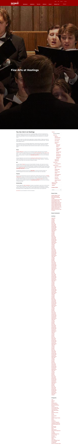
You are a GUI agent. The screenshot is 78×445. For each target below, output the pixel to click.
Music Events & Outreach (57, 143)
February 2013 (53, 387)
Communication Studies (55, 408)
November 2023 (53, 253)
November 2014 (53, 367)
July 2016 (52, 345)
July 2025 (52, 231)
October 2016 (53, 342)
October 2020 (53, 291)
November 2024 (53, 240)
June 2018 (53, 321)
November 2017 (53, 328)
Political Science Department (55, 430)
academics (53, 400)
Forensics (52, 416)
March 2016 (53, 350)
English (52, 411)
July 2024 (52, 244)
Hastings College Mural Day (57, 170)
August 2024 (53, 243)
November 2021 (53, 277)
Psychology (53, 432)
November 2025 (53, 227)
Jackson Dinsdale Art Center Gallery (58, 175)
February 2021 (53, 287)
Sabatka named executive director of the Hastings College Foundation (56, 209)
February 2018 (53, 325)
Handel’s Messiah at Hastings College (58, 149)
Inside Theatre (55, 162)
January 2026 (53, 225)
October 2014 (53, 368)
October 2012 (53, 391)
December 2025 (53, 226)
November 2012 (53, 390)
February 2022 (53, 274)
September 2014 (54, 369)
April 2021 (52, 285)
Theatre (52, 438)
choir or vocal (47, 152)
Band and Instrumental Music (57, 137)
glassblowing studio (22, 167)
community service (54, 409)
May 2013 (52, 384)
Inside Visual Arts (55, 165)
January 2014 (53, 377)
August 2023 (53, 256)
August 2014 (53, 370)
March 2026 (53, 223)
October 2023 (53, 254)
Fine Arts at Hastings (56, 133)
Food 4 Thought (53, 415)
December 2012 (53, 389)
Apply (55, 1)
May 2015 (52, 360)
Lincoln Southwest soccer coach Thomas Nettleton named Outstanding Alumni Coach (56, 200)
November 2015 (53, 354)
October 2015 (53, 355)
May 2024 (52, 246)
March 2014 (53, 375)
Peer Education (53, 426)
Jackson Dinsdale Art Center (58, 181)
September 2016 (53, 343)
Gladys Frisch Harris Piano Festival (58, 145)
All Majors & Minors (55, 187)
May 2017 (52, 335)
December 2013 (53, 378)
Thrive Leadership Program (55, 440)
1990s (52, 399)
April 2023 (52, 260)
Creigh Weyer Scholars (54, 410)
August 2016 (53, 344)
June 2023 (53, 258)
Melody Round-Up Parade (58, 158)
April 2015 (52, 361)
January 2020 (53, 301)
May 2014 (52, 373)
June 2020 (53, 295)
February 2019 (53, 312)
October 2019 (53, 304)
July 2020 (52, 294)
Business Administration (55, 405)
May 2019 (52, 309)
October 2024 (53, 241)
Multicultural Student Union (55, 424)
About (61, 1)
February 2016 (53, 351)
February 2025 (53, 237)
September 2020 (54, 292)
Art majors (23, 164)
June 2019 (53, 308)
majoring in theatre (40, 178)
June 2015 (53, 359)
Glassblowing (57, 178)
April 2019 (52, 310)
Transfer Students (54, 441)
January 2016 (53, 352)
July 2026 (52, 219)
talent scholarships (27, 185)
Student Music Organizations (57, 160)
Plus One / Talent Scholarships (54, 183)
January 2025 (53, 238)
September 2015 (53, 356)
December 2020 (53, 289)
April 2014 (53, 374)
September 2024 (54, 242)
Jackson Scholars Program (57, 172)
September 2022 (54, 268)
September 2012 (53, 392)
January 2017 (53, 339)
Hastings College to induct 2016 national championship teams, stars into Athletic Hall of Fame (56, 203)
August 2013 (53, 383)
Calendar (53, 185)
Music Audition (57, 140)
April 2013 (52, 385)
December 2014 (53, 366)
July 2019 (52, 307)
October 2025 (53, 228)
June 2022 (53, 270)
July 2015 (52, 358)
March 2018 (53, 324)
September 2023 (53, 255)
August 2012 (53, 393)
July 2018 (52, 320)
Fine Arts (52, 414)
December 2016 (53, 340)
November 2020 (53, 290)
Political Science (54, 429)
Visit (58, 1)
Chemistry (53, 406)
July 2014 (52, 371)
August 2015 (53, 357)
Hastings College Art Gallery (55, 417)
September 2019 (53, 305)
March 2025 (53, 236)
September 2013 (53, 382)
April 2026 (53, 222)
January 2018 (53, 326)
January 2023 (53, 263)
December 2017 (53, 327)
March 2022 (53, 273)
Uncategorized (53, 442)
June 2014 (53, 372)
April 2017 (52, 336)
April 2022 (53, 272)
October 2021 (53, 278)
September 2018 (53, 318)
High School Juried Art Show (58, 167)
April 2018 (52, 323)
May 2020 (52, 296)
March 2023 (53, 261)
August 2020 (53, 293)
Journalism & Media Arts (55, 422)
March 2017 (53, 337)
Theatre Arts (53, 439)
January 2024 (53, 251)
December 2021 (53, 276)
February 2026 (53, 224)
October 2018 (53, 317)
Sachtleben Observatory (55, 433)
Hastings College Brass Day (58, 152)
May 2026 (52, 221)
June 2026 (53, 220)
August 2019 (53, 306)
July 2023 (52, 257)
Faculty (52, 413)
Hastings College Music (20, 151)
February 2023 (53, 262)
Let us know (18, 190)
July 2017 (52, 333)
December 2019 (53, 302)
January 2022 (53, 275)
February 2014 (53, 376)
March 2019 (53, 311)
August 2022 (53, 269)
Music (52, 425)
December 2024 (53, 239)
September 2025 (54, 229)
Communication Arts (54, 407)
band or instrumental (37, 152)
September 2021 (53, 279)
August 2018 (53, 319)
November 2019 (53, 303)
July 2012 (52, 394)
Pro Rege (52, 431)
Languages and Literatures (55, 423)
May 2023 (52, 259)
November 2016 (53, 341)
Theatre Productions (58, 163)
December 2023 (53, 252)
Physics (52, 428)
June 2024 (53, 245)
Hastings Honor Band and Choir (58, 155)
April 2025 (53, 235)
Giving (65, 1)
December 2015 (53, 353)
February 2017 (53, 338)
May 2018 (52, 322)
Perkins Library (53, 427)
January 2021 (53, 288)
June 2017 (53, 334)
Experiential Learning (54, 412)
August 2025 (53, 230)
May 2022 (52, 271)
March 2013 (53, 386)
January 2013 (53, 388)
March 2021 (53, 286)
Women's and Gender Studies (56, 443)
